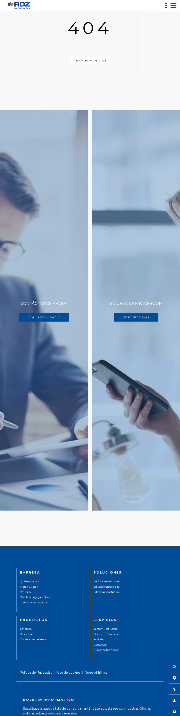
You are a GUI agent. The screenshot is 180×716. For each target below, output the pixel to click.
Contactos (100, 644)
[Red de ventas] (174, 678)
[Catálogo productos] (174, 689)
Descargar (26, 634)
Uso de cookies (68, 673)
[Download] (174, 700)
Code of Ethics (96, 673)
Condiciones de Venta (33, 639)
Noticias (98, 639)
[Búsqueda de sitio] (174, 667)
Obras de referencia (106, 634)
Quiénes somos (29, 581)
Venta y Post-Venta (106, 628)
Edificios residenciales (107, 581)
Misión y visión (29, 586)
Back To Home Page (90, 60)
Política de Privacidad (36, 673)
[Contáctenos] (174, 711)
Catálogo (26, 628)
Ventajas (25, 592)
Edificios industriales (106, 592)
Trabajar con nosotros (33, 602)
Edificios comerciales (106, 586)
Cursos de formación (106, 649)
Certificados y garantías (35, 597)
